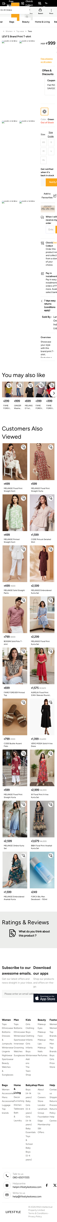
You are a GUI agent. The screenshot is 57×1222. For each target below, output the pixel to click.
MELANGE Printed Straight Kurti (11, 540)
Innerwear (19, 1043)
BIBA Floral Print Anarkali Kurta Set (41, 847)
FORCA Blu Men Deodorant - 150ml (39, 898)
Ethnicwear (7, 1028)
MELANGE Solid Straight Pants (14, 591)
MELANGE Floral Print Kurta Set (40, 642)
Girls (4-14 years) (29, 1120)
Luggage (6, 1105)
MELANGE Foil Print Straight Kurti (29, 407)
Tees (30, 31)
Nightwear (7, 1055)
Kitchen (18, 1105)
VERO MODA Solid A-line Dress (42, 744)
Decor (17, 1097)
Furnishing (19, 1101)
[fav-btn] (8, 385)
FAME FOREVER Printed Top (14, 693)
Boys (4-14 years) (29, 1093)
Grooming (19, 1047)
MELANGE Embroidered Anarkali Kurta (14, 898)
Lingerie (6, 1051)
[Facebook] (46, 1185)
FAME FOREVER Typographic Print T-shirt (50, 407)
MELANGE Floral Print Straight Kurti (13, 489)
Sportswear (7, 1059)
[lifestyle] (13, 1211)
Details (47, 207)
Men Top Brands (53, 1047)
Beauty (5, 1063)
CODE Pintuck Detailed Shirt (41, 540)
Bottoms (6, 1032)
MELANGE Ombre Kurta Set (14, 847)
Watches (18, 1051)
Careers (42, 1097)
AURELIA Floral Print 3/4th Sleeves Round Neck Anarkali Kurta (40, 694)
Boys (52, 1055)
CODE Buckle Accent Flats (13, 744)
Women (9, 31)
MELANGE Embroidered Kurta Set (41, 591)
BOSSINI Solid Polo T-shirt (13, 642)
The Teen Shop (28, 1071)
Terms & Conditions (38, 1213)
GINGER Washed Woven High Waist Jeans (17, 407)
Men (52, 1040)
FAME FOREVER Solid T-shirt (7, 407)
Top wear (20, 31)
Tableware (19, 1108)
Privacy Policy (35, 1216)
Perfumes (42, 1055)
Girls (52, 1059)
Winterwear (7, 1047)
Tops (4, 1024)
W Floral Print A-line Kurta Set (39, 795)
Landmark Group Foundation (43, 1113)
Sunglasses (19, 1055)
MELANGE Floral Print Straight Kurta (40, 489)
